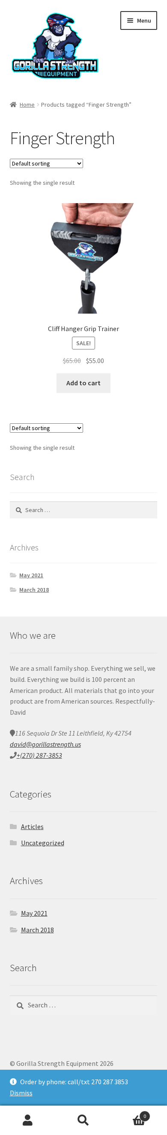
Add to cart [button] (83, 382)
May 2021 (31, 575)
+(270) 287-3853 (39, 755)
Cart (128, 1113)
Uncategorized (42, 842)
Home (27, 104)
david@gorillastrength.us (45, 744)
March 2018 (34, 590)
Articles (32, 826)
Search (83, 1120)
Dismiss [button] (21, 1092)
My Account (28, 1120)
